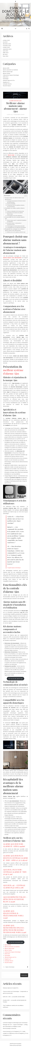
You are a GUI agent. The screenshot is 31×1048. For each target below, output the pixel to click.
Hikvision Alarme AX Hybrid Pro (10, 988)
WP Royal (19, 1045)
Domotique (5, 78)
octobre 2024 (6, 47)
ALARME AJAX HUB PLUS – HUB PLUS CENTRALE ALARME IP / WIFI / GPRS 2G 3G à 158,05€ (15, 858)
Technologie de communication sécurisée (15, 226)
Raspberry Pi (6, 82)
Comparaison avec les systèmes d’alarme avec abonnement (15, 206)
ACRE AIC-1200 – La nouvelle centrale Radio (14, 996)
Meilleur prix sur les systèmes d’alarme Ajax (16, 232)
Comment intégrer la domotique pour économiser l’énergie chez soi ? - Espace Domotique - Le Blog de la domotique (15, 1024)
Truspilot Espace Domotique (14, 567)
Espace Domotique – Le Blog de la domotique (15, 12)
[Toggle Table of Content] (24, 195)
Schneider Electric (7, 84)
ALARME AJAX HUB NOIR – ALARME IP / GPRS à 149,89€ (14, 845)
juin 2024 (5, 54)
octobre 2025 (6, 40)
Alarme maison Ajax (8, 71)
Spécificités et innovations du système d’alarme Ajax (15, 213)
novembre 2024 (7, 45)
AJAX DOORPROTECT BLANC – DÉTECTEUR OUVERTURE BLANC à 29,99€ (15, 899)
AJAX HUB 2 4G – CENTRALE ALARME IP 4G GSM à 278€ (14, 886)
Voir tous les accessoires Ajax (15, 942)
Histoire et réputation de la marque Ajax (15, 211)
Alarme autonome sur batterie (10, 69)
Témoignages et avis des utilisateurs (14, 215)
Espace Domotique (9, 967)
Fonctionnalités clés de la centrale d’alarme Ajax (14, 217)
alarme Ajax (11, 155)
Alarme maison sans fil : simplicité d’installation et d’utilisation (16, 221)
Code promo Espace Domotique (11, 75)
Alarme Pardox (6, 73)
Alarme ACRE (6, 68)
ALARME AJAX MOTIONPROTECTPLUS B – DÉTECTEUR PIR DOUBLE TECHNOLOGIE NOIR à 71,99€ (14, 928)
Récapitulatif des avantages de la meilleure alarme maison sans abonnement (14, 229)
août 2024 (5, 51)
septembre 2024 (7, 49)
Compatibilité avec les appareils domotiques (16, 227)
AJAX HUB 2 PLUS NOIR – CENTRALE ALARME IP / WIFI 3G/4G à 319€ (14, 871)
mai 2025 (5, 42)
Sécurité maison (7, 85)
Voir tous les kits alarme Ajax (15, 678)
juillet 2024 (5, 52)
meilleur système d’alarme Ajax (13, 371)
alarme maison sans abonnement (12, 257)
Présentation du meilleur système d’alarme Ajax (15, 208)
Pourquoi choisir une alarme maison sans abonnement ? (14, 198)
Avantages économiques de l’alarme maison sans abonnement (16, 201)
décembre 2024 (7, 43)
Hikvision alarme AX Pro (9, 80)
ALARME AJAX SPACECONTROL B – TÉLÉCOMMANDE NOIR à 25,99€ (13, 914)
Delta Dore (5, 77)
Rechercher (24, 975)
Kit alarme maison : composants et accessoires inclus (14, 224)
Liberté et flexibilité (11, 203)
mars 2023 (5, 56)
